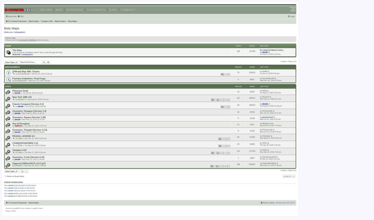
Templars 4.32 (19, 150)
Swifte (264, 71)
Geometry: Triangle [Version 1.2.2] (29, 130)
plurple (265, 52)
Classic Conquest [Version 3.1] (28, 104)
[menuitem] (21, 17)
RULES (293, 11)
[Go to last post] (268, 71)
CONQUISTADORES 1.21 (25, 143)
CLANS (113, 9)
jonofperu (18, 166)
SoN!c (20, 138)
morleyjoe (266, 136)
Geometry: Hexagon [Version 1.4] (29, 111)
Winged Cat (267, 123)
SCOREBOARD (74, 9)
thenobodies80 (24, 74)
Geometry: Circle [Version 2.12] (28, 157)
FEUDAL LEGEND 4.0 (23, 136)
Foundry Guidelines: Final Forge (28, 78)
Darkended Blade (269, 163)
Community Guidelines (28, 40)
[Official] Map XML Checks (26, 71)
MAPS (59, 9)
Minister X (22, 99)
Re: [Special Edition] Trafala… (272, 50)
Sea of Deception (21, 123)
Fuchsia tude (267, 111)
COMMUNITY (128, 9)
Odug (264, 91)
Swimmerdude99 (269, 157)
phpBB (16, 208)
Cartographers (19, 32)
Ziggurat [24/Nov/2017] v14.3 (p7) (29, 163)
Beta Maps (11, 28)
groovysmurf (267, 117)
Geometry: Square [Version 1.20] (29, 117)
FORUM (293, 7)
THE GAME (45, 9)
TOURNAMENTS (96, 9)
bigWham (18, 126)
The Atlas (17, 50)
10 (229, 166)
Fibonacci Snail (20, 91)
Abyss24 (265, 97)
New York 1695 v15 (22, 97)
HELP (293, 9)
